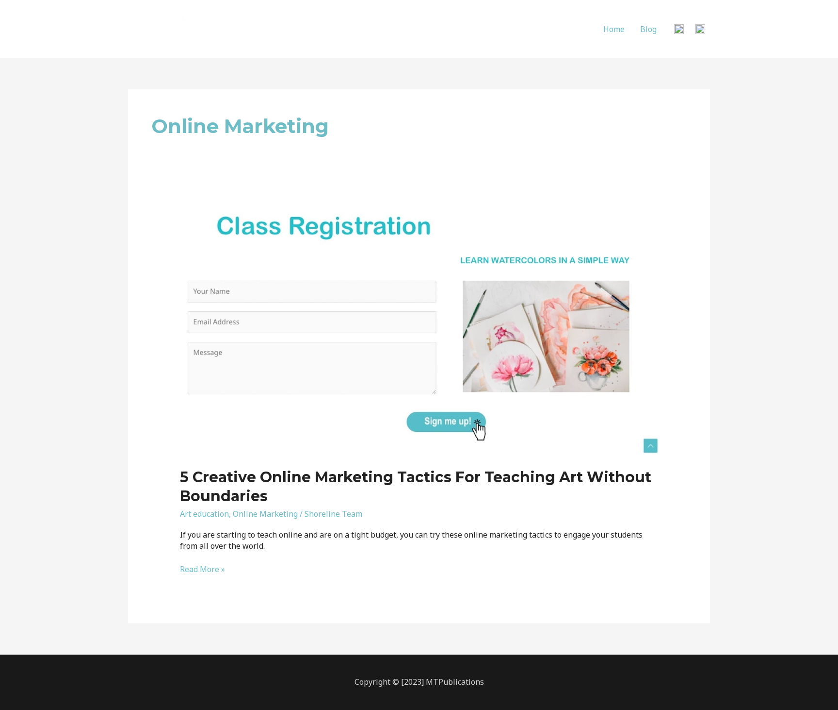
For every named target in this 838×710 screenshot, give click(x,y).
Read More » (202, 569)
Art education (204, 513)
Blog (648, 29)
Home (614, 29)
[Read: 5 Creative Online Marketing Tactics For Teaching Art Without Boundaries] (419, 330)
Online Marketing (265, 513)
